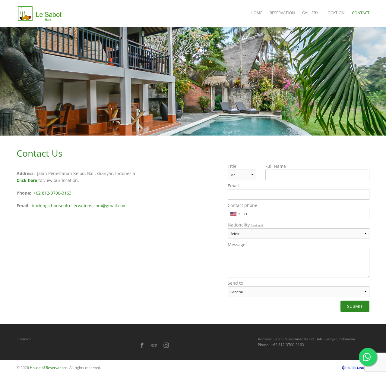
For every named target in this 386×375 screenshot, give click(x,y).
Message (236, 244)
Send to (235, 283)
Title (232, 166)
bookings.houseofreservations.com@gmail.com (79, 205)
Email (233, 186)
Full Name (275, 166)
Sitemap (23, 339)
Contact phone (242, 205)
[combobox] (235, 214)
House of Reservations (49, 367)
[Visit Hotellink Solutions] (355, 367)
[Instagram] (166, 345)
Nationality (245, 225)
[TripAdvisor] (154, 345)
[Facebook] (142, 345)
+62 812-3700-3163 (52, 193)
